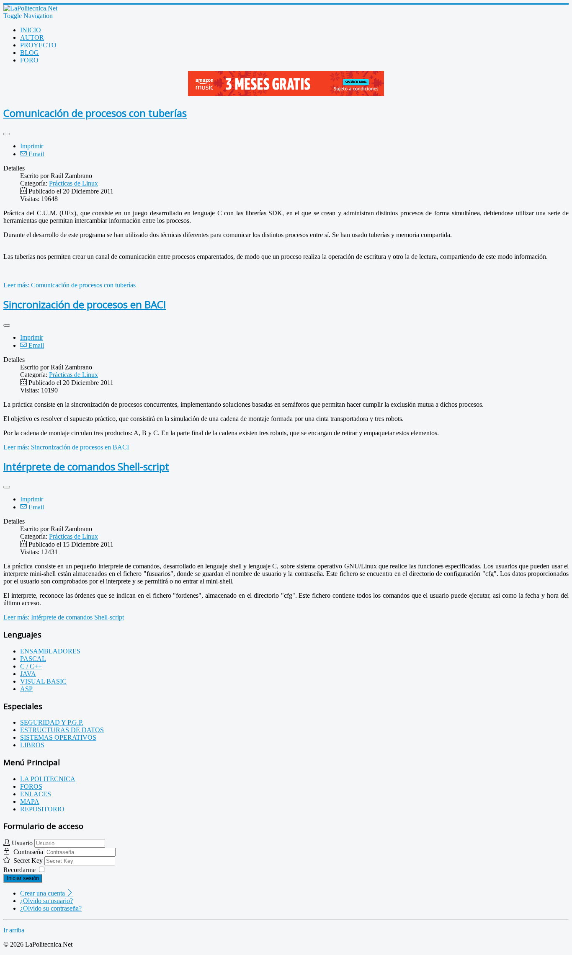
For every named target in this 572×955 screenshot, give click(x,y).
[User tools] (6, 134)
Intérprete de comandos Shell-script (86, 466)
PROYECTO (38, 45)
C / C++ (31, 666)
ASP (26, 688)
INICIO (30, 30)
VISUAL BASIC (43, 681)
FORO (29, 60)
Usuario (22, 843)
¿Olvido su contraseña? (51, 908)
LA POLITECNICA (47, 778)
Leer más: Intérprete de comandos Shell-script (63, 617)
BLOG (29, 52)
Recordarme (19, 869)
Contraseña (29, 851)
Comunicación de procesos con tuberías (95, 113)
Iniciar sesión (23, 878)
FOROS (31, 786)
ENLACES (35, 794)
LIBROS (32, 745)
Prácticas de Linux (73, 183)
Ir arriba (13, 930)
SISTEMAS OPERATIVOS (58, 737)
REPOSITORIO (42, 809)
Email (35, 153)
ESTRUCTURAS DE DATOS (62, 729)
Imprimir (31, 146)
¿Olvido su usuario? (46, 900)
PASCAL (33, 658)
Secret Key (28, 860)
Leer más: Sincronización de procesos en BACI (66, 447)
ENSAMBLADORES (50, 651)
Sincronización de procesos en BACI (84, 304)
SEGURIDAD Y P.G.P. (51, 722)
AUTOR (32, 37)
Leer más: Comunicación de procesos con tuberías (69, 285)
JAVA (28, 673)
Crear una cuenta (43, 893)
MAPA (29, 801)
